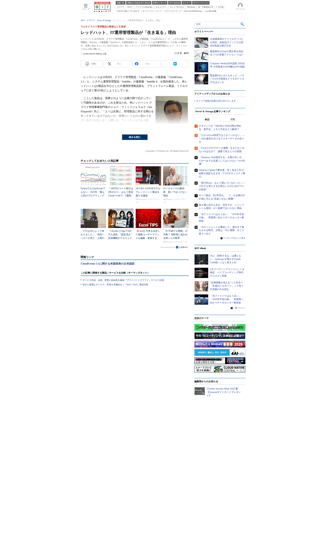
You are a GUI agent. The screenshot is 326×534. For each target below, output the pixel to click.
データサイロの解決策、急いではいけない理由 (175, 192)
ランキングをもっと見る (234, 238)
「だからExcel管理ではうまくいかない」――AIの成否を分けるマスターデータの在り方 (222, 138)
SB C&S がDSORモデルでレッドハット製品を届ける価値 (148, 192)
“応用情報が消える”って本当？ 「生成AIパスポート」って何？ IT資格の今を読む (228, 286)
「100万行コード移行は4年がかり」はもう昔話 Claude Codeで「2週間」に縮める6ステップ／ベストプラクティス (121, 195)
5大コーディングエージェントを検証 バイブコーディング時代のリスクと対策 (227, 272)
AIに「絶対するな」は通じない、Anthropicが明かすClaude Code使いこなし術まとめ (225, 259)
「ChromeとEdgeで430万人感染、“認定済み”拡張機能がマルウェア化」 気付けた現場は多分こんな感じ (120, 238)
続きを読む (135, 137)
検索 (242, 24)
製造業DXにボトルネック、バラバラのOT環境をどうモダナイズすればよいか (227, 78)
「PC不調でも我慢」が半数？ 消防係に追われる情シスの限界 (175, 234)
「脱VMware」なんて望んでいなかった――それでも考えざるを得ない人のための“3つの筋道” (222, 186)
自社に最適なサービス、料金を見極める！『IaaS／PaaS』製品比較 (115, 284)
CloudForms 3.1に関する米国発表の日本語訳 (108, 263)
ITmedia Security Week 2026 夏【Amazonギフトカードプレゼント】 (224, 392)
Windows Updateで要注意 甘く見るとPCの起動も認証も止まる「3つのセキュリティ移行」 (222, 173)
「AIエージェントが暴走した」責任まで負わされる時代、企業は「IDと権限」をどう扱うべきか (221, 230)
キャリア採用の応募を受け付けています (216, 101)
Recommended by (168, 247)
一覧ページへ (239, 308)
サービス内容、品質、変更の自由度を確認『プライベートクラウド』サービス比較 (123, 280)
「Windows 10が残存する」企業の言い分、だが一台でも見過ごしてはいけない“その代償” (222, 160)
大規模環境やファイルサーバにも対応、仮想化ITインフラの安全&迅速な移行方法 (226, 42)
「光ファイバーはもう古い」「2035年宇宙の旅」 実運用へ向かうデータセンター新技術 (221, 217)
